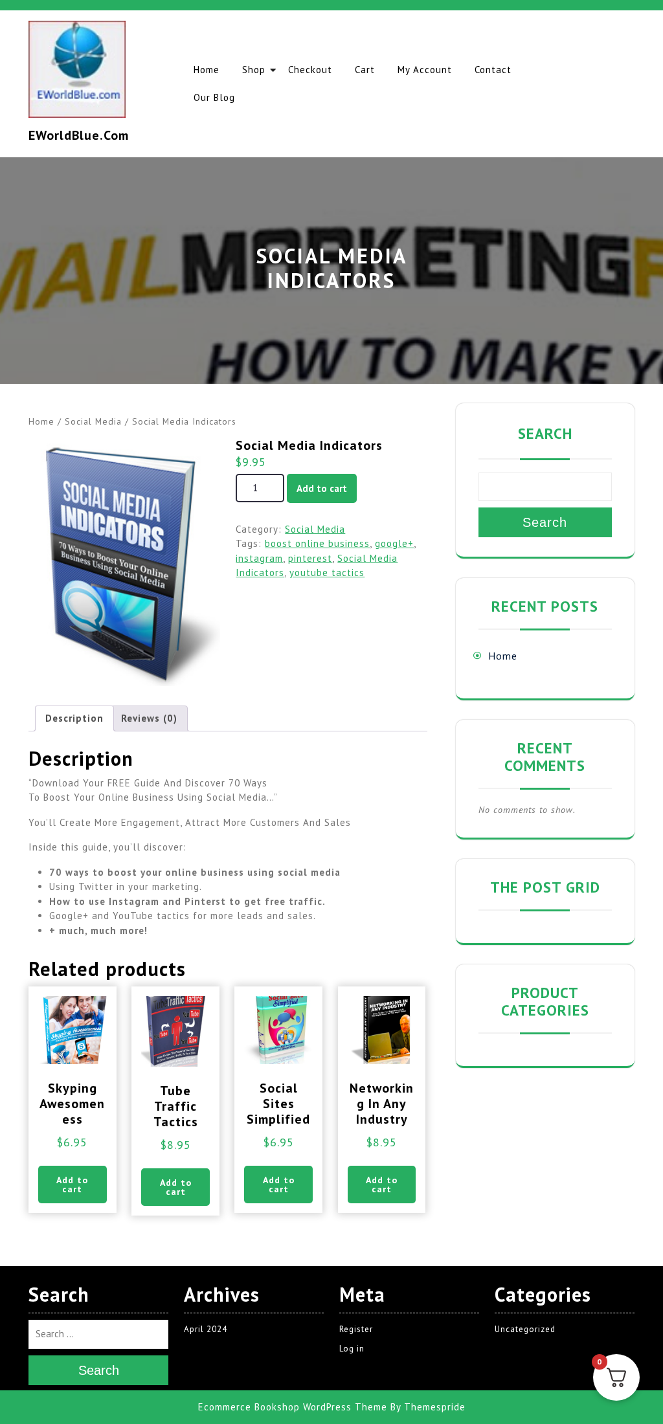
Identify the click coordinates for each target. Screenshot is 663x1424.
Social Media (93, 421)
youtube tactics (327, 572)
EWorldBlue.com (78, 135)
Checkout (310, 69)
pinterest (310, 558)
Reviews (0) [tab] (149, 718)
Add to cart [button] (72, 1184)
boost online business (317, 543)
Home (206, 69)
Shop (253, 69)
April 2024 (205, 1329)
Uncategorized (525, 1329)
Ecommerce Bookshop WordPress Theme (292, 1407)
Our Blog (214, 97)
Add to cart (322, 488)
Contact (493, 69)
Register (356, 1329)
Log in (352, 1348)
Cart (365, 69)
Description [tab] (74, 718)
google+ (394, 543)
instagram (259, 558)
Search (545, 433)
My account (425, 69)
